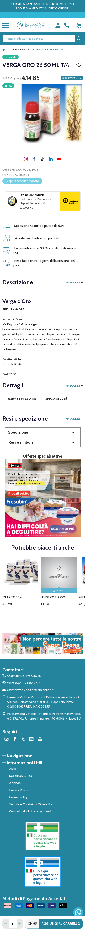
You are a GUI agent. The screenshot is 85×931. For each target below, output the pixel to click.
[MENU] (5, 25)
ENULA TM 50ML (13, 597)
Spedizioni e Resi (20, 776)
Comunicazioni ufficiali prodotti (30, 811)
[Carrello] (79, 25)
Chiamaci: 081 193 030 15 (24, 676)
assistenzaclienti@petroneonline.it (30, 690)
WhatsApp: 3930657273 (23, 683)
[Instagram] (25, 159)
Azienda (15, 783)
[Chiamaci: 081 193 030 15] (66, 25)
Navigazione (19, 755)
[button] (42, 432)
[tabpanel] (20, 587)
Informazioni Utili (24, 763)
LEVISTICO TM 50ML (53, 597)
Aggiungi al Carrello (61, 924)
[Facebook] (34, 159)
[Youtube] (59, 159)
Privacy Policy (18, 790)
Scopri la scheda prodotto (22, 181)
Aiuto (13, 769)
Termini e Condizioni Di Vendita (30, 804)
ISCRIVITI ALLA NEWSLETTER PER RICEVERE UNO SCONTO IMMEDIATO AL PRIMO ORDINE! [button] (42, 6)
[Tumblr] (42, 159)
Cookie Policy (18, 797)
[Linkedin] (50, 159)
